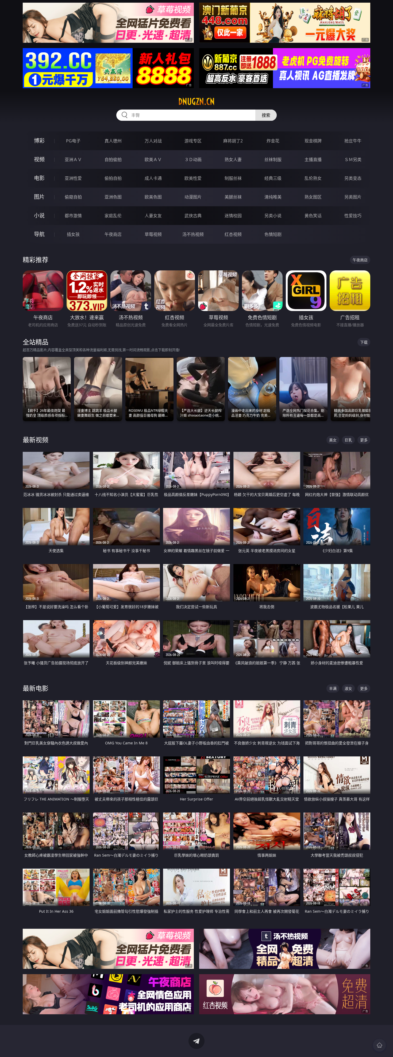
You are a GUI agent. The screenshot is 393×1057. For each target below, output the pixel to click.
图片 (39, 196)
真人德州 (113, 141)
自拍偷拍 (113, 159)
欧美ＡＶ (153, 159)
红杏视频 (233, 234)
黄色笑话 (313, 216)
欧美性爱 (193, 178)
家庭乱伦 (113, 216)
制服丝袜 (233, 178)
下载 (364, 342)
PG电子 (73, 141)
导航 (39, 234)
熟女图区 (313, 197)
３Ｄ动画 (193, 159)
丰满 (333, 688)
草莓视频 (153, 234)
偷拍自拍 (113, 178)
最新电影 (35, 688)
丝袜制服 (273, 159)
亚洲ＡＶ (73, 159)
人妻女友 (153, 216)
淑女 (348, 688)
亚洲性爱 (73, 178)
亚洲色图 (113, 197)
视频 (39, 159)
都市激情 (73, 216)
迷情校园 (233, 216)
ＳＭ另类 (352, 159)
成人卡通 (153, 178)
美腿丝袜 (233, 197)
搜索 (266, 115)
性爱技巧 (352, 216)
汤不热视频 (193, 234)
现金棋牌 (313, 141)
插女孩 (73, 234)
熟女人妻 (233, 159)
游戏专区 (193, 141)
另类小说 (273, 216)
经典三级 (273, 178)
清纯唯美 (273, 197)
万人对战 (153, 141)
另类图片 (352, 197)
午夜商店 (113, 234)
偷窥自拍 (73, 197)
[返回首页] (379, 1045)
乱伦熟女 (313, 178)
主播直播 (313, 159)
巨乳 (348, 439)
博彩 (39, 140)
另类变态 (352, 178)
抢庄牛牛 (352, 141)
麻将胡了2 (233, 141)
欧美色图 (153, 197)
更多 (364, 439)
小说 (39, 215)
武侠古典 (193, 216)
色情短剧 (273, 234)
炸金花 (273, 141)
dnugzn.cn (196, 101)
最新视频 (35, 439)
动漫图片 (193, 197)
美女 (333, 439)
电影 (39, 178)
